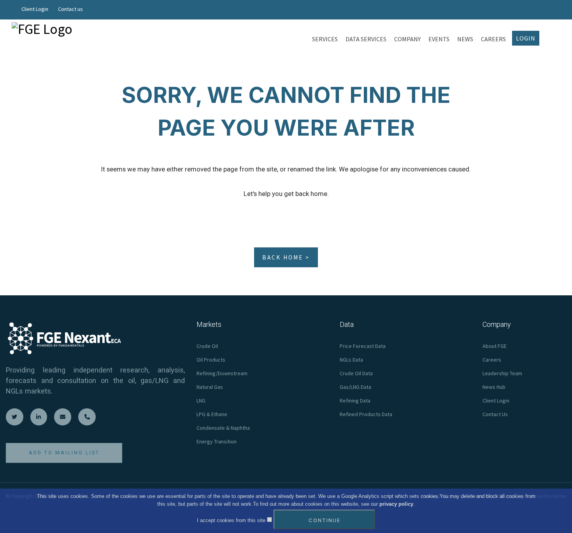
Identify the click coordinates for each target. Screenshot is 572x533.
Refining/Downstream (222, 373)
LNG (201, 400)
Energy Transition (217, 441)
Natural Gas (210, 386)
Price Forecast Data (363, 345)
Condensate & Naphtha (223, 427)
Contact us (70, 8)
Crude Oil (207, 345)
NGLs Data (351, 359)
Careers (492, 359)
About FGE (495, 345)
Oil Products (211, 359)
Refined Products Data (366, 414)
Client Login (34, 8)
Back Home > (286, 257)
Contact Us (495, 414)
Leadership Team (502, 373)
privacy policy (396, 504)
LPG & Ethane (212, 414)
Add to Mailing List (64, 452)
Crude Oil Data (356, 373)
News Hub (494, 386)
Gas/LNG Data (355, 386)
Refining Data (355, 400)
